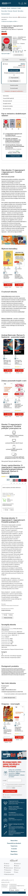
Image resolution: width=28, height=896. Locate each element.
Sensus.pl (7, 865)
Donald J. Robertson (7, 733)
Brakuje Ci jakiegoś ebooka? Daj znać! (16, 824)
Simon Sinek (17, 407)
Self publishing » (12, 831)
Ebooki (8, 8)
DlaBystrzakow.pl (9, 867)
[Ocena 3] (16, 46)
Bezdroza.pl (17, 867)
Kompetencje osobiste (15, 657)
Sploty (16, 872)
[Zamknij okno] (25, 890)
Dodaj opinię (14, 476)
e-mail (4, 780)
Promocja (4, 34)
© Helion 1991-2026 (5, 882)
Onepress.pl (18, 863)
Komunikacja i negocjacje (15, 655)
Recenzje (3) (7, 101)
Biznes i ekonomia (5, 655)
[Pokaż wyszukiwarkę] (19, 3)
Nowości (15, 11)
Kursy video (4, 11)
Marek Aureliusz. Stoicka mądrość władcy (8, 731)
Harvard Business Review (8, 407)
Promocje (10, 11)
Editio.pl (17, 865)
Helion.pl (7, 863)
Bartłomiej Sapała (16, 142)
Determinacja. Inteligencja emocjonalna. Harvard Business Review (19, 730)
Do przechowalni (14, 88)
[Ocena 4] (17, 46)
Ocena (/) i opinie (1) (8, 98)
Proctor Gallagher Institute (20, 278)
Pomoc (19, 461)
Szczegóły (7, 103)
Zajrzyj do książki (5, 53)
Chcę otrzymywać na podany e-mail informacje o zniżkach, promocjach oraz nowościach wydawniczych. (15, 786)
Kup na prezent (14, 77)
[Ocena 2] (15, 46)
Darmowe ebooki (5, 13)
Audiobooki (14, 8)
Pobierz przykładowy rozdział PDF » (9, 645)
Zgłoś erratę (4, 647)
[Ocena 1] (13, 46)
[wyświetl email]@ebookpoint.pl (18, 885)
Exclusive (15, 42)
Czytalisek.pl (8, 872)
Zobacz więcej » (7, 797)
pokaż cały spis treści (9, 697)
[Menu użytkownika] (22, 3)
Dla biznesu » (12, 818)
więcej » (13, 787)
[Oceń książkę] (20, 46)
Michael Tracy (6, 278)
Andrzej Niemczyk (22, 37)
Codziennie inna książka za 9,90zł (9, 21)
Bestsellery (20, 11)
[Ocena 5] (19, 46)
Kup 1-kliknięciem (14, 81)
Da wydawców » (12, 812)
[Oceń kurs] (5, 476)
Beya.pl (17, 870)
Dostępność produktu (8, 106)
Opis (6, 95)
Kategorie (3, 8)
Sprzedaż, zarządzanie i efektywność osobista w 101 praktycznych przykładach (13, 140)
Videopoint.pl (8, 870)
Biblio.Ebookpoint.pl (9, 874)
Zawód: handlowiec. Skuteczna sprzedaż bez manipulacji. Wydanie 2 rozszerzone (14, 146)
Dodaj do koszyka (13, 70)
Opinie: (18, 48)
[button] (24, 259)
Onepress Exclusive (14, 649)
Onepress (22, 43)
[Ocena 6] (20, 46)
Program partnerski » (14, 801)
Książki (19, 8)
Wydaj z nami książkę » (14, 806)
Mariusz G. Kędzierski (17, 38)
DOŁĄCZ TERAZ (10, 791)
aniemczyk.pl (21, 311)
